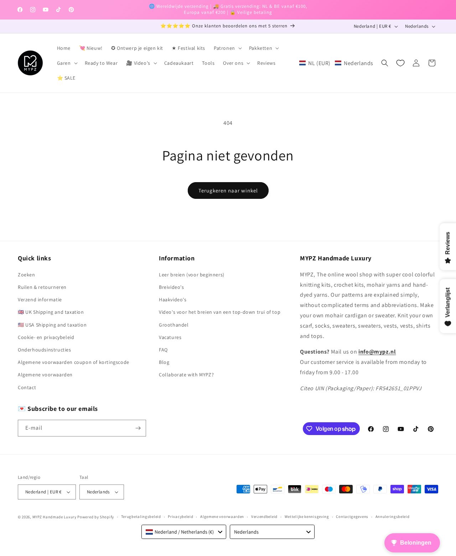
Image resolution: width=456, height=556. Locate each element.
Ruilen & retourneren (42, 287)
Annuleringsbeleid (392, 516)
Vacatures (170, 337)
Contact (27, 387)
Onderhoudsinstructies (44, 349)
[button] (227, 48)
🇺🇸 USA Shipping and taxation (52, 325)
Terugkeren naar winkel (228, 190)
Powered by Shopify (95, 516)
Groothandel (174, 325)
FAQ (163, 349)
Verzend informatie (40, 299)
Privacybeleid (180, 516)
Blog (164, 362)
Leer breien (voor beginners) (191, 274)
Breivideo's (171, 287)
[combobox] (183, 532)
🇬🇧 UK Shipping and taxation (51, 312)
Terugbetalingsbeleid (141, 516)
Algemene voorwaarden (45, 374)
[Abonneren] (138, 428)
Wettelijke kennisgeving (307, 516)
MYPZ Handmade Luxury (54, 516)
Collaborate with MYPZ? (186, 374)
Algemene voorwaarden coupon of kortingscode (73, 362)
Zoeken (26, 274)
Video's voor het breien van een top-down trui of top (219, 312)
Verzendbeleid (264, 516)
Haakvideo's (173, 299)
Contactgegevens (352, 516)
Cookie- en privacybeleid (46, 337)
